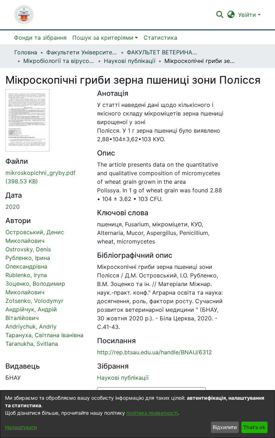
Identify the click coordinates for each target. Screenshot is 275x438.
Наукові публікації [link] (129, 60)
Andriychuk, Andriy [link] (31, 326)
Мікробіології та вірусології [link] (59, 60)
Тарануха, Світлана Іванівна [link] (44, 335)
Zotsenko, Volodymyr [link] (34, 300)
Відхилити (225, 427)
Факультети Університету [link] (82, 52)
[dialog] (137, 414)
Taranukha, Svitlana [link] (31, 343)
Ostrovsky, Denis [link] (28, 249)
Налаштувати (21, 427)
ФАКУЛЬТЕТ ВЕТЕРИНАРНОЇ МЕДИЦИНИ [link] (162, 52)
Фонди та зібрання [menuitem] (40, 37)
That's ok (254, 427)
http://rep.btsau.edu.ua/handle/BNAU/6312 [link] (154, 352)
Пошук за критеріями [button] (103, 37)
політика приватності (152, 413)
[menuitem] (105, 37)
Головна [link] (25, 52)
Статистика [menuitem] (160, 37)
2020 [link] (12, 206)
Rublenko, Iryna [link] (26, 275)
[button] (24, 14)
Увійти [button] (248, 14)
